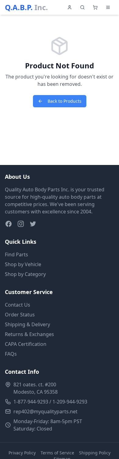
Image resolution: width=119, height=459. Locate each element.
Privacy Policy (22, 453)
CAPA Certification (25, 344)
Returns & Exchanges (29, 334)
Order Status (20, 314)
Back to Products (64, 101)
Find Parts (16, 254)
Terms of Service (57, 453)
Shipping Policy (94, 453)
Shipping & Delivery (27, 324)
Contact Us (17, 304)
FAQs (11, 353)
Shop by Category (25, 274)
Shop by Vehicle (23, 264)
